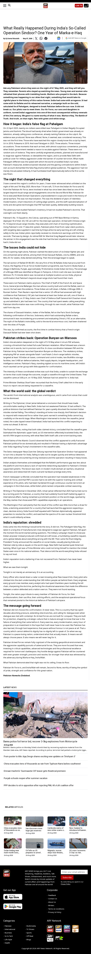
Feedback (52, 895)
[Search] (9, 5)
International (10, 929)
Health (7, 943)
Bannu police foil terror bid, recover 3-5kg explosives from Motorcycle (40, 741)
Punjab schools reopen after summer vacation (25, 778)
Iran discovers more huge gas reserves (34, 829)
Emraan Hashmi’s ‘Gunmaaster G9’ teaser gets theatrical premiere (35, 771)
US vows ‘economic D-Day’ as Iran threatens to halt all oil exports (77, 853)
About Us (52, 902)
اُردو (86, 5)
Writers (51, 905)
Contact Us (52, 898)
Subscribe (67, 877)
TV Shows (30, 929)
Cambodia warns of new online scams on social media (56, 830)
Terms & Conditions (56, 909)
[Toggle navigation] (4, 5)
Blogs (28, 939)
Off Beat (29, 936)
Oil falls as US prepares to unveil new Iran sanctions (33, 852)
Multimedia (31, 926)
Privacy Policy (65, 884)
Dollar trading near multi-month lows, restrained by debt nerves (11, 853)
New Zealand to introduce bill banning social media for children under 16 (78, 831)
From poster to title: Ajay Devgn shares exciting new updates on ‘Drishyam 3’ (39, 756)
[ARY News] (45, 5)
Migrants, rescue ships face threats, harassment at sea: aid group (55, 853)
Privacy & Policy (54, 912)
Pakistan (8, 926)
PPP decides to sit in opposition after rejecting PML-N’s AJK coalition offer (39, 785)
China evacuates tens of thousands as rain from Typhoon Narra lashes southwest (42, 763)
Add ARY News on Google (77, 38)
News (10, 687)
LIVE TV (78, 5)
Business (8, 932)
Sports (29, 932)
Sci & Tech (9, 936)
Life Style (8, 939)
